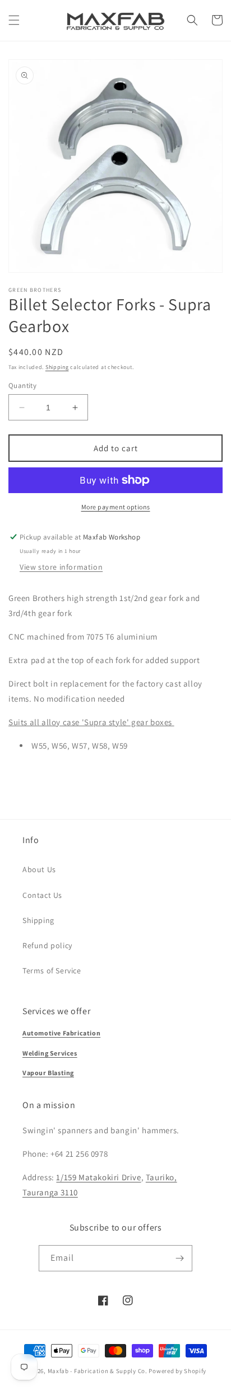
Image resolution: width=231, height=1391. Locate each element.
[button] (14, 20)
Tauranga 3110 (50, 1192)
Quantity (22, 385)
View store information (61, 567)
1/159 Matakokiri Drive (98, 1177)
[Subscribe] (179, 1258)
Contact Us (42, 895)
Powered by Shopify (177, 1371)
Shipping (57, 367)
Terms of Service (51, 971)
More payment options (115, 507)
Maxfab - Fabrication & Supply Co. (97, 1371)
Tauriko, (161, 1177)
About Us (39, 869)
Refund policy (47, 945)
